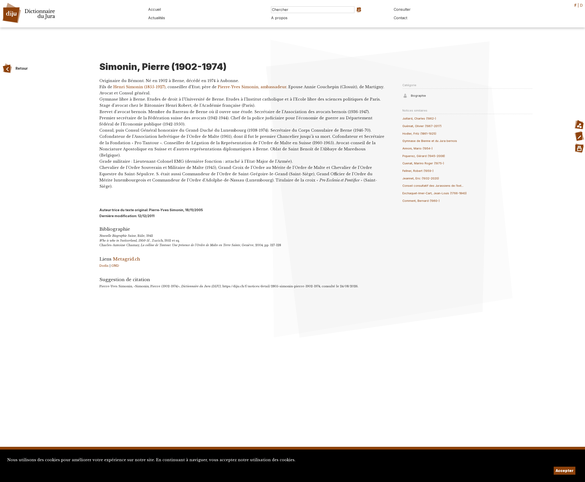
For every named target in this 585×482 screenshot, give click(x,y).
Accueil (154, 9)
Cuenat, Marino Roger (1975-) (423, 163)
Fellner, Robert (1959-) (417, 171)
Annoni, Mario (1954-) (417, 148)
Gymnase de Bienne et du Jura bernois (429, 141)
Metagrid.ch (126, 259)
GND (115, 265)
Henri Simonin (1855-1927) (139, 87)
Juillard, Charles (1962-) (419, 118)
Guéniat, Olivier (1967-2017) (421, 126)
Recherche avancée (358, 16)
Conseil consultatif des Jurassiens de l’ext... (432, 185)
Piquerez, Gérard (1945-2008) (423, 156)
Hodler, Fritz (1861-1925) (419, 133)
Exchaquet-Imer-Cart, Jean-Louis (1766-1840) (434, 193)
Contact (400, 18)
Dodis (104, 265)
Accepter (565, 470)
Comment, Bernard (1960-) (421, 200)
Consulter (402, 9)
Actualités (156, 18)
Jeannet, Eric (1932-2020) (420, 178)
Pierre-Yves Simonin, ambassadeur (252, 87)
